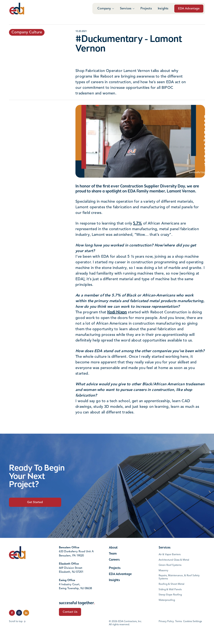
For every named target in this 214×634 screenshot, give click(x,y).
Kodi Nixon (117, 312)
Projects (146, 8)
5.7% (137, 223)
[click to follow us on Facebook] (12, 613)
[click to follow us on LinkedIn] (26, 613)
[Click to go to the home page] (17, 8)
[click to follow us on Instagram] (19, 613)
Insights (163, 8)
